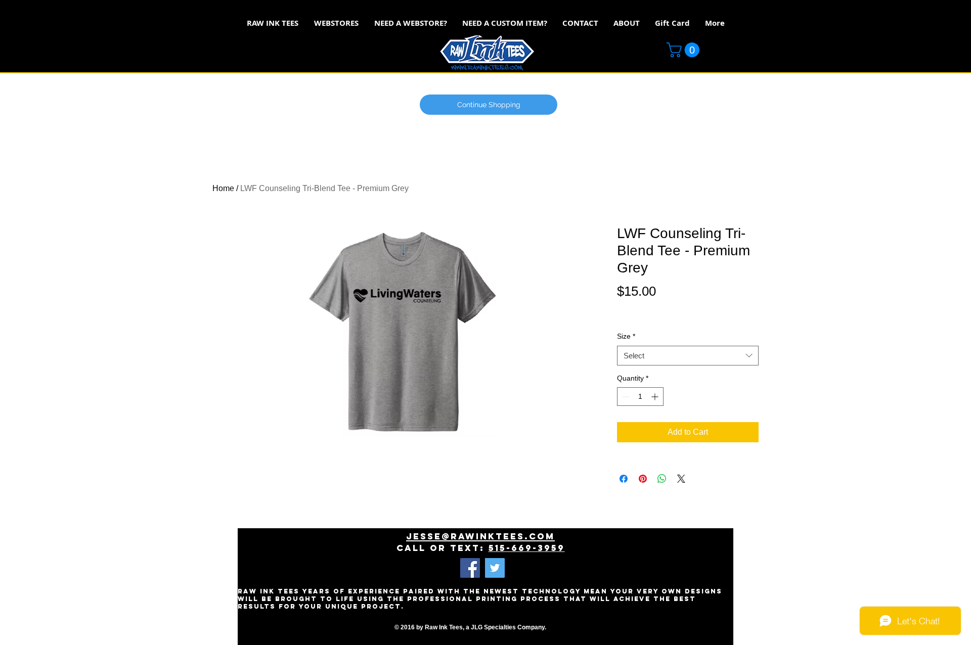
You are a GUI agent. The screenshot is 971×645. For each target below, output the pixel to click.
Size (626, 336)
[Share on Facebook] (623, 479)
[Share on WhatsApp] (662, 479)
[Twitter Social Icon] (495, 568)
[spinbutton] (640, 396)
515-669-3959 (527, 548)
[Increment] (655, 396)
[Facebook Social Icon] (470, 568)
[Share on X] (681, 479)
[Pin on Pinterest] (643, 479)
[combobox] (688, 355)
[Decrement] (625, 396)
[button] (685, 49)
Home (223, 188)
